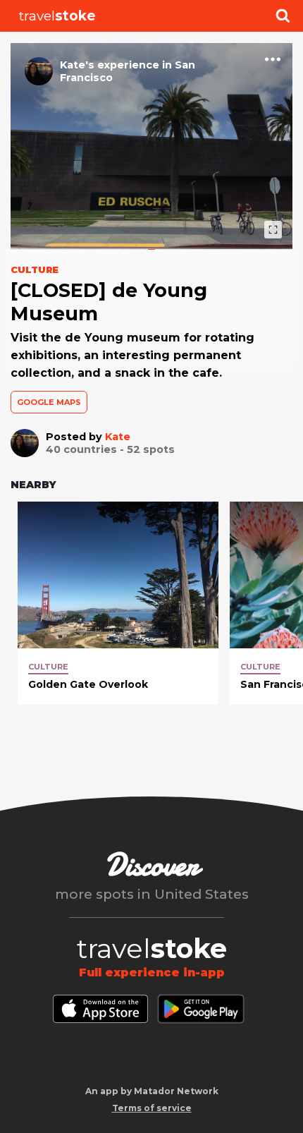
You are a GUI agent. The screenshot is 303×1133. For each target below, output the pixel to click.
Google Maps (49, 402)
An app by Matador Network (151, 1091)
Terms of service (152, 1108)
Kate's (77, 65)
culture (48, 667)
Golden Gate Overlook (88, 684)
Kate (117, 436)
